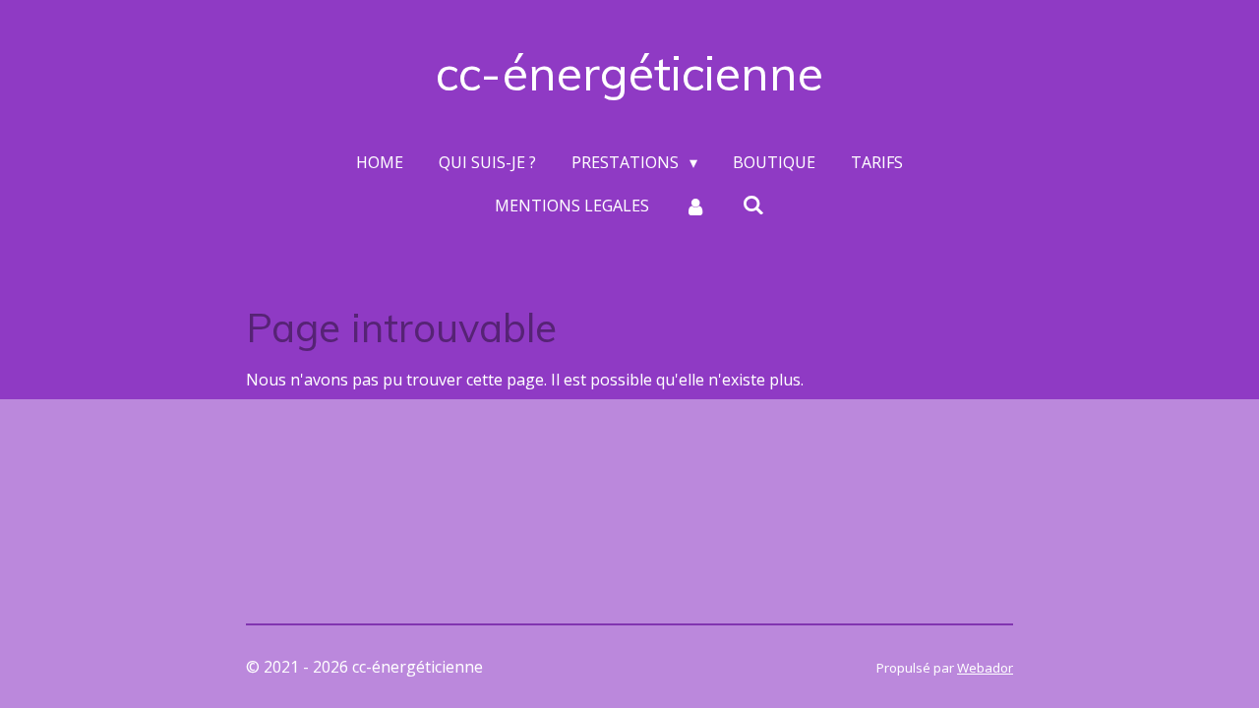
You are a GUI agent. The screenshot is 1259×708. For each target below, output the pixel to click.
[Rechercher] (753, 204)
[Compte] (695, 205)
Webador (985, 668)
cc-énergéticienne (629, 72)
